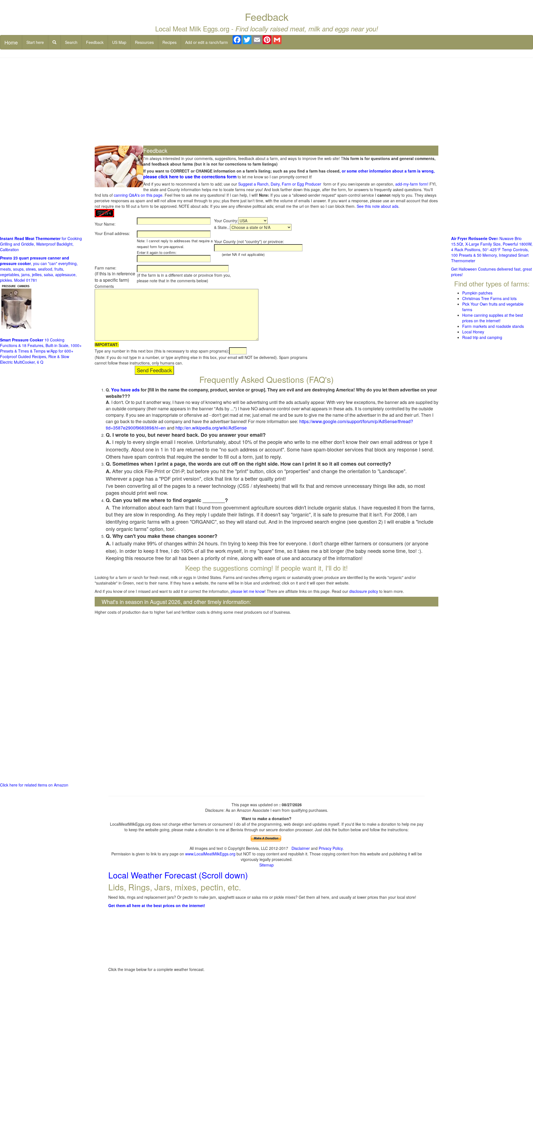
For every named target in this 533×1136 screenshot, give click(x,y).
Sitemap (266, 865)
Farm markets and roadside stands (493, 326)
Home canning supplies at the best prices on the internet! (492, 317)
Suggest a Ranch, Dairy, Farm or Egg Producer (279, 184)
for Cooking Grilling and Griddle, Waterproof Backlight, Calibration (41, 244)
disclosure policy (363, 591)
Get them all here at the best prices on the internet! (156, 905)
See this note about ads (377, 206)
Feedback (95, 42)
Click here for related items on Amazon (34, 785)
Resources (144, 42)
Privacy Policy (331, 848)
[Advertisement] (266, 102)
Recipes (169, 42)
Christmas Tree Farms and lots (489, 298)
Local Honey (473, 331)
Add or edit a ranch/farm (206, 42)
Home (11, 42)
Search (71, 42)
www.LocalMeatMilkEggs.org (210, 854)
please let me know (248, 591)
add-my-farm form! (411, 184)
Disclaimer (300, 848)
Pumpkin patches (477, 293)
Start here (35, 42)
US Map (119, 42)
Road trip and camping (482, 337)
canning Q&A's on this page (138, 195)
